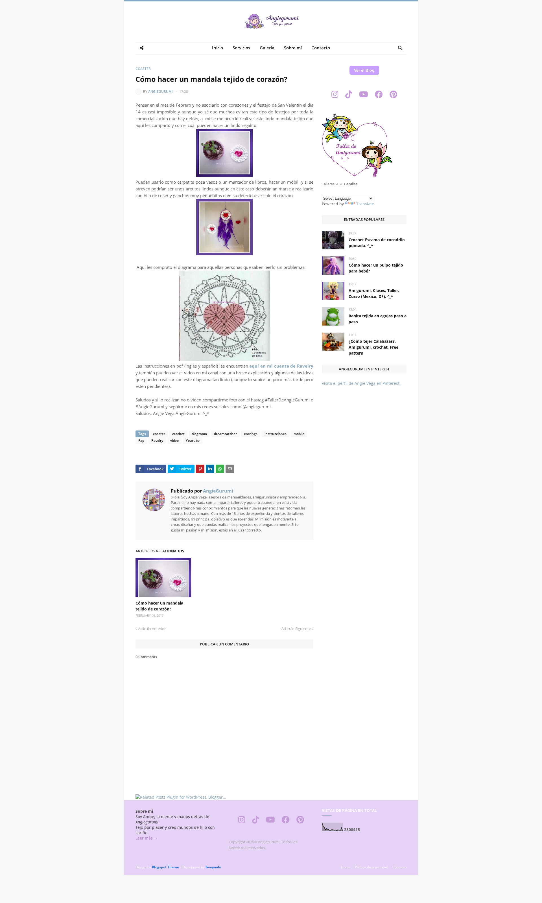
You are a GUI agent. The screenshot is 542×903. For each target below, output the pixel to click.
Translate (365, 203)
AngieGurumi (160, 91)
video (174, 440)
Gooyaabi (213, 867)
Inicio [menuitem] (217, 47)
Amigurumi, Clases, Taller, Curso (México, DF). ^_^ (374, 293)
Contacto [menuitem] (320, 47)
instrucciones (276, 433)
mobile (299, 433)
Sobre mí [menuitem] (293, 47)
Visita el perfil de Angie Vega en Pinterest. (361, 383)
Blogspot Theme (165, 867)
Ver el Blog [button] (364, 70)
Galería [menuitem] (267, 47)
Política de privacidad (371, 867)
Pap (141, 440)
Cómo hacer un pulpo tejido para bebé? (376, 268)
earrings (250, 433)
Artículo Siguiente (296, 628)
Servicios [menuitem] (241, 47)
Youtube (193, 440)
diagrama (199, 433)
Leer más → (147, 838)
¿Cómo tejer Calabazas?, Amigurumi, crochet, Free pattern (373, 347)
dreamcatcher (225, 433)
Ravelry (157, 440)
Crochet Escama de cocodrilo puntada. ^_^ (377, 242)
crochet (178, 433)
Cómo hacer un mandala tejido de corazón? (159, 606)
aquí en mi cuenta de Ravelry (281, 366)
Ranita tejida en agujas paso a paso (377, 318)
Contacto (399, 867)
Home (346, 867)
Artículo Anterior (152, 628)
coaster (143, 68)
